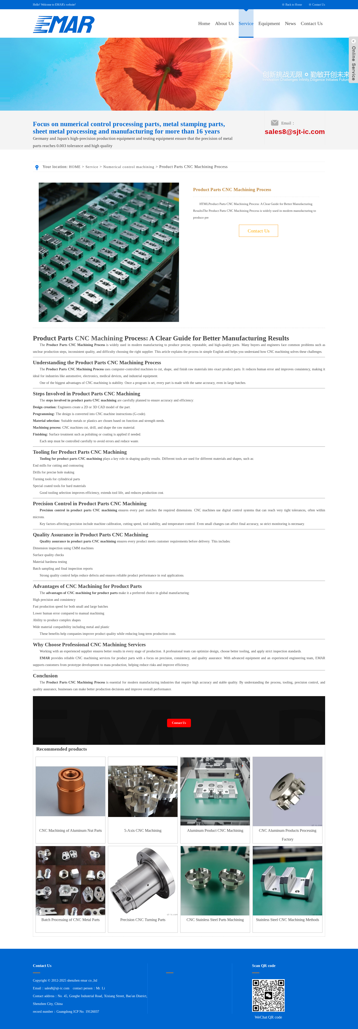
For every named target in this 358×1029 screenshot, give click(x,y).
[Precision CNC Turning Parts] (143, 914)
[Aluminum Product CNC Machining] (215, 825)
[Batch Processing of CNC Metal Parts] (70, 914)
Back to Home (293, 4)
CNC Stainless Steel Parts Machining (215, 920)
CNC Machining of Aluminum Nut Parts (70, 830)
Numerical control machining (128, 167)
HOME (75, 167)
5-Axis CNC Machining (142, 830)
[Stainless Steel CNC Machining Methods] (287, 914)
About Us (224, 23)
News (290, 23)
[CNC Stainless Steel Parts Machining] (215, 914)
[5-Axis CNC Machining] (143, 825)
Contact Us (318, 4)
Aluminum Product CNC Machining (215, 830)
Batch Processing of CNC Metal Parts (70, 920)
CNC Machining (99, 338)
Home (204, 23)
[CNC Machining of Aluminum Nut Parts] (70, 825)
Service (246, 23)
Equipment (269, 23)
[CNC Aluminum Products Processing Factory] (287, 825)
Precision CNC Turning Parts (142, 920)
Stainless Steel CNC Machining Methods (287, 920)
